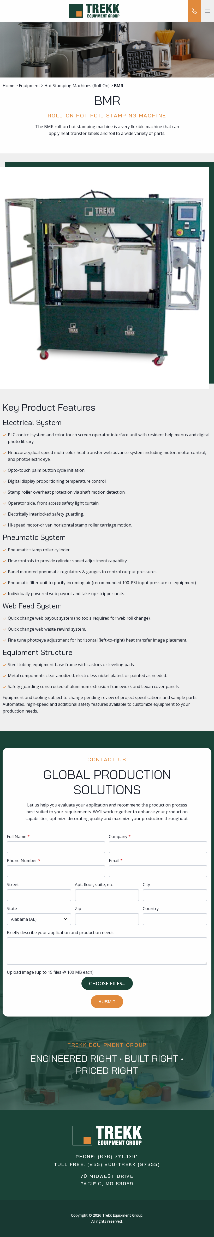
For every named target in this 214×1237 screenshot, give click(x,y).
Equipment (29, 85)
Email (114, 860)
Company (118, 836)
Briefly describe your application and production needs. (60, 932)
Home (8, 85)
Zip (78, 908)
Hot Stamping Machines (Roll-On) (77, 85)
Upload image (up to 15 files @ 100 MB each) (50, 972)
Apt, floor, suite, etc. (94, 884)
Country (151, 908)
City (146, 884)
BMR (118, 85)
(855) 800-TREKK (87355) (123, 1164)
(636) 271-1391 (118, 1157)
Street (13, 884)
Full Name (16, 836)
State (12, 908)
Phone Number (22, 860)
